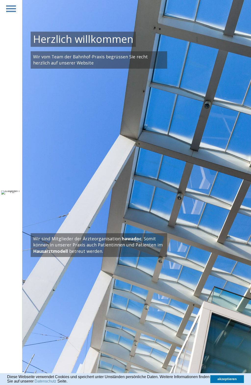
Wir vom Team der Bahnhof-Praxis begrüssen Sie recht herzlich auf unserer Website (90, 60)
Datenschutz (45, 381)
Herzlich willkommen (83, 39)
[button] (69, 382)
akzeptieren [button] (227, 379)
